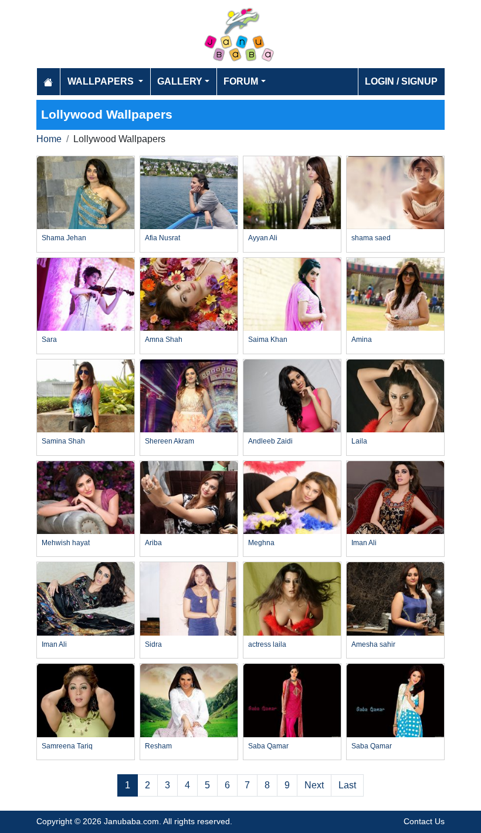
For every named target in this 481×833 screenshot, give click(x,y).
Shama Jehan (64, 238)
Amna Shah (163, 339)
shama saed (371, 238)
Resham (158, 746)
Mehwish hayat (66, 543)
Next (314, 785)
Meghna (261, 543)
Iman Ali (364, 543)
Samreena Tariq (67, 746)
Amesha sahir (373, 644)
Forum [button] (240, 81)
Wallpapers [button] (101, 81)
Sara (49, 339)
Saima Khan (267, 339)
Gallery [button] (179, 81)
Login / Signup (401, 81)
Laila (359, 441)
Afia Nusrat (162, 238)
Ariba (153, 543)
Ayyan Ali (262, 238)
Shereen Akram (169, 441)
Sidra (153, 644)
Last (347, 785)
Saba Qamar (268, 746)
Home (49, 139)
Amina (361, 339)
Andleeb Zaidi (270, 441)
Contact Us (424, 821)
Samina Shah (63, 441)
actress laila (267, 644)
